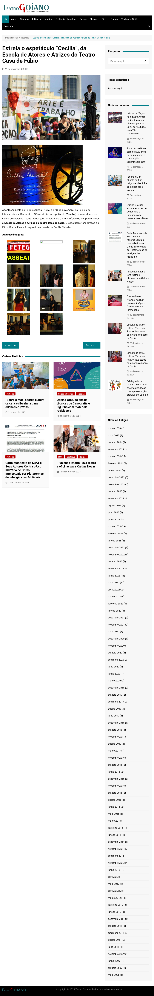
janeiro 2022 (114, 610)
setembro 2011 (116, 932)
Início (13, 19)
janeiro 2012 (114, 911)
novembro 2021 (116, 624)
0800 (60, 457)
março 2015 (114, 820)
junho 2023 (114, 519)
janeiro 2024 (114, 470)
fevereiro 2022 (115, 603)
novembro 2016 (116, 757)
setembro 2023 (116, 498)
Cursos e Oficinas (89, 19)
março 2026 (114, 428)
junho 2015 (114, 806)
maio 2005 (113, 974)
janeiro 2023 (114, 540)
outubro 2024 (115, 442)
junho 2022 (114, 575)
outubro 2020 (115, 652)
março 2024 (114, 456)
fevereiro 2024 (115, 463)
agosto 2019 (114, 708)
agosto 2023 (114, 505)
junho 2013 (114, 869)
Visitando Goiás (129, 19)
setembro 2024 (116, 449)
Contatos (8, 26)
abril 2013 (113, 876)
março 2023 (114, 526)
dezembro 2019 (116, 687)
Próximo (90, 345)
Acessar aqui (115, 88)
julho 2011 (113, 946)
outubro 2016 (115, 764)
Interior (48, 19)
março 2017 (114, 750)
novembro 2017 (116, 736)
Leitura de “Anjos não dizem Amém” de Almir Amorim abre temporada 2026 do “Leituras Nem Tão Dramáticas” (136, 123)
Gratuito (24, 19)
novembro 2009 (116, 954)
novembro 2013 (116, 862)
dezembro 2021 (116, 617)
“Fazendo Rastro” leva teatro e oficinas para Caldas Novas (76, 464)
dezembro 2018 (116, 722)
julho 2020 (113, 666)
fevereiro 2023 (115, 533)
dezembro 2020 (116, 638)
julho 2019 (113, 715)
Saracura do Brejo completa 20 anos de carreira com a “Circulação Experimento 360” (136, 155)
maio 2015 (113, 813)
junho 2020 (114, 673)
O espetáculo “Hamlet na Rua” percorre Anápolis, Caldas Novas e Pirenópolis (136, 303)
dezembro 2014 (116, 841)
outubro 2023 (115, 491)
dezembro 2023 (116, 477)
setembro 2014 (116, 855)
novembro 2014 (116, 848)
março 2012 (114, 897)
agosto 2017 (114, 743)
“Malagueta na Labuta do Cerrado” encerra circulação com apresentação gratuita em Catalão (137, 388)
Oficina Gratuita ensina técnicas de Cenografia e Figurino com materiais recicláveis (73, 405)
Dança (114, 19)
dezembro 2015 (116, 778)
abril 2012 (113, 890)
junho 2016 (114, 771)
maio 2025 (113, 435)
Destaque (71, 457)
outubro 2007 (115, 968)
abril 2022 (113, 589)
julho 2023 (113, 512)
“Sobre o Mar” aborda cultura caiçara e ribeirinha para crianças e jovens (24, 403)
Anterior (12, 345)
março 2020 (114, 680)
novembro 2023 (116, 484)
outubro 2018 (115, 729)
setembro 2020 (116, 659)
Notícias (10, 394)
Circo (104, 19)
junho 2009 (114, 960)
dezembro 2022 (116, 547)
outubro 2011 (115, 925)
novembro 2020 (116, 645)
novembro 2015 (116, 785)
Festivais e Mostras (65, 19)
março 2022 (114, 596)
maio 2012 (113, 883)
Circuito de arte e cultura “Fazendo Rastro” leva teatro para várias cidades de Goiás (137, 331)
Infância (36, 19)
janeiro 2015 (114, 834)
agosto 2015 (114, 799)
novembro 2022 (116, 554)
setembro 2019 (116, 701)
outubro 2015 (115, 792)
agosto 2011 (114, 939)
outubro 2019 (115, 694)
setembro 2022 (116, 568)
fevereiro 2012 (115, 904)
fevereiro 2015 (115, 827)
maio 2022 (113, 582)
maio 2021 (113, 631)
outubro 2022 (115, 561)
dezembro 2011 (116, 919)
